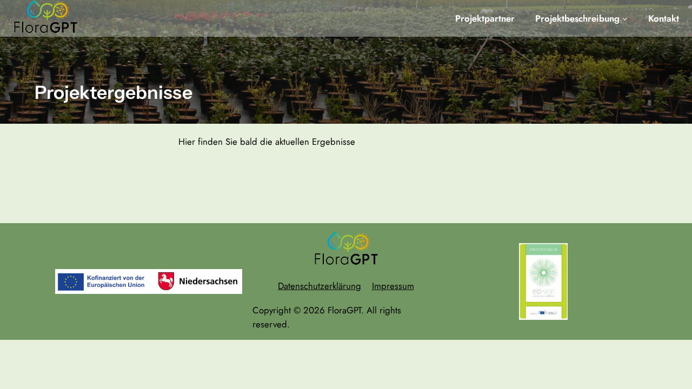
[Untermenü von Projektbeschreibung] (625, 18)
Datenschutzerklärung (319, 285)
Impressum (393, 285)
